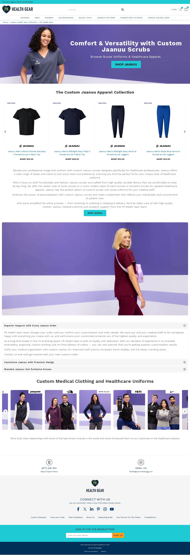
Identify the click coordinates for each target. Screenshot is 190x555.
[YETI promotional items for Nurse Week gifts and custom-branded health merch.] (129, 410)
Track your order (57, 517)
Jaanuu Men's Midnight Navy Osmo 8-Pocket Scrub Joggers (118, 153)
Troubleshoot (150, 517)
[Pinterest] (98, 509)
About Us (90, 517)
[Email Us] (141, 462)
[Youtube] (112, 509)
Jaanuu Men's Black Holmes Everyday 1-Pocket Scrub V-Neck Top (27, 153)
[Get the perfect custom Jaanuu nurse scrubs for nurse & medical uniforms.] (95, 268)
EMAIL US (140, 468)
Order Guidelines (75, 517)
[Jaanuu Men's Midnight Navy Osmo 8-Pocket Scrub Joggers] (117, 121)
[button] (185, 411)
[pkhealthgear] (95, 485)
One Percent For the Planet (128, 517)
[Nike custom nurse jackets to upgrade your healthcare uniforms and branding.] (163, 410)
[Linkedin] (91, 509)
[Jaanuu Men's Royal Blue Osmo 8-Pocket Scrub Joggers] (163, 121)
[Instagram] (105, 509)
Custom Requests (38, 517)
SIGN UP (118, 535)
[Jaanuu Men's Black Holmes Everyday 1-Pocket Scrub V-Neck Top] (26, 121)
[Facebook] (78, 509)
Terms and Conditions (91, 551)
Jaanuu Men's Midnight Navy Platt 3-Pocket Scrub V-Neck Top (72, 153)
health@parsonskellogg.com (141, 472)
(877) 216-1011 (49, 468)
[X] (85, 509)
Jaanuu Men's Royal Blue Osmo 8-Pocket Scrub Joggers (163, 153)
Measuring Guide (105, 517)
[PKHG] (24, 9)
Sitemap (103, 551)
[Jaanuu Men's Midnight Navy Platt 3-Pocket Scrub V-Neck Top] (72, 121)
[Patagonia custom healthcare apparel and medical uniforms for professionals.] (26, 410)
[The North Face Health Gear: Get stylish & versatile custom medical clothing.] (61, 410)
